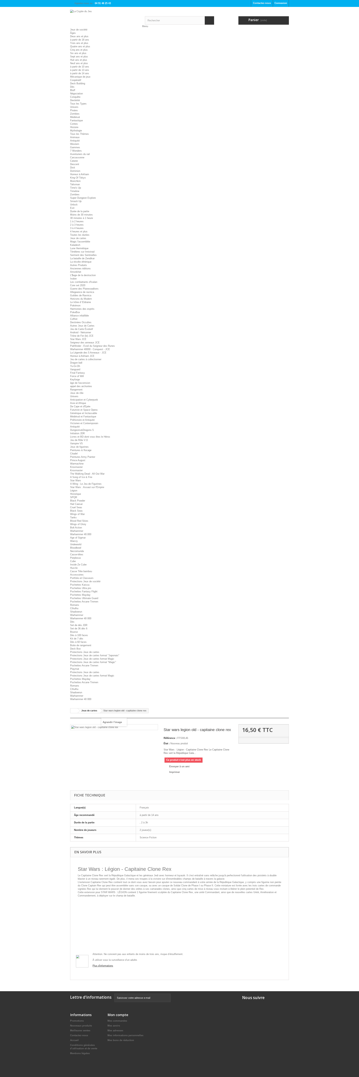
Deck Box (75, 648)
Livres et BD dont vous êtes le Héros (90, 436)
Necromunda (77, 551)
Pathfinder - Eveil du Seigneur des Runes (92, 345)
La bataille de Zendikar (82, 258)
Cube (73, 561)
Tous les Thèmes (79, 134)
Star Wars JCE (78, 339)
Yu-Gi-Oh (75, 366)
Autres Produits (78, 265)
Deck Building (77, 83)
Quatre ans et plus (80, 46)
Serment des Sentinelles (83, 255)
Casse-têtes (76, 554)
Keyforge (75, 379)
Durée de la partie (79, 211)
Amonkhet (75, 271)
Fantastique (76, 120)
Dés (72, 86)
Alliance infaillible (79, 315)
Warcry (74, 541)
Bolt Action (76, 527)
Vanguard (75, 369)
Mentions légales (80, 1053)
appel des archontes (81, 386)
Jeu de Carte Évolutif (81, 329)
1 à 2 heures (77, 221)
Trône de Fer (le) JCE (81, 335)
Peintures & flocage (80, 450)
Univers (74, 107)
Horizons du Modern (81, 298)
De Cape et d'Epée (80, 406)
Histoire (74, 127)
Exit (72, 208)
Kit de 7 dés (76, 638)
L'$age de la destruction (83, 275)
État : (167, 743)
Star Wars (75, 480)
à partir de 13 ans (79, 70)
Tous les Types (78, 103)
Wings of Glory (78, 524)
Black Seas (76, 510)
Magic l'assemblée (80, 241)
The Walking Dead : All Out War (87, 473)
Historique (75, 494)
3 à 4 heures (77, 228)
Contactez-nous (262, 3)
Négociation (76, 93)
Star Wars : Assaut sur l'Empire (87, 487)
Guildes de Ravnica (80, 295)
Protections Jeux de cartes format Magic (92, 658)
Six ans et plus (78, 53)
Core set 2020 (77, 285)
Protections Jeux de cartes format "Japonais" (94, 655)
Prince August (77, 460)
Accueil (74, 1040)
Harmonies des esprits (82, 308)
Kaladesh (75, 245)
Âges (73, 33)
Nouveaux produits (81, 1025)
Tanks (73, 517)
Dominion (75, 171)
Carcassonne (77, 157)
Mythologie (76, 130)
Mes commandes (117, 1020)
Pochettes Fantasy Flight (83, 591)
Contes (74, 123)
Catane (74, 160)
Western (74, 144)
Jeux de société (78, 29)
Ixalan (73, 278)
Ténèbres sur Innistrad (82, 251)
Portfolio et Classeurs (81, 578)
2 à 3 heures (77, 224)
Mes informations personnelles (125, 1035)
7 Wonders (76, 150)
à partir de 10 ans (79, 66)
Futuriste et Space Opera (83, 409)
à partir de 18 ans (79, 39)
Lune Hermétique (79, 248)
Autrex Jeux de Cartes (82, 325)
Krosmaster (76, 467)
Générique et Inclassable (83, 413)
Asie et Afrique (78, 403)
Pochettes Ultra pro (80, 588)
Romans (74, 605)
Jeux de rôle (76, 393)
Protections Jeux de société (85, 581)
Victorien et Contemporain (84, 423)
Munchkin (75, 181)
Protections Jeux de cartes (84, 652)
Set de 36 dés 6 (78, 628)
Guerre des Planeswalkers (84, 288)
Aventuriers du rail (80, 154)
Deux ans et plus (79, 36)
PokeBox (75, 312)
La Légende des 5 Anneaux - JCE (88, 352)
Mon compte (118, 1015)
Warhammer (76, 531)
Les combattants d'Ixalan (83, 282)
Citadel (74, 453)
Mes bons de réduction (121, 1040)
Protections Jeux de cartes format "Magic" (93, 662)
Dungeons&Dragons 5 (82, 430)
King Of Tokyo (78, 177)
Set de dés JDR (78, 625)
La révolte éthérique (80, 261)
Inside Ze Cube (78, 564)
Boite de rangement (80, 645)
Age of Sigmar (78, 537)
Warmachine (77, 463)
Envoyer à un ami (179, 766)
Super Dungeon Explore (83, 197)
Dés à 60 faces (78, 642)
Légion (73, 490)
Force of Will (77, 376)
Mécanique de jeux (80, 76)
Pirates (74, 110)
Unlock (74, 204)
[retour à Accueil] (74, 710)
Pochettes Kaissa (79, 584)
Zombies (74, 113)
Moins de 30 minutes (81, 214)
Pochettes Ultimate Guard (84, 598)
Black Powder (77, 500)
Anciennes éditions (80, 268)
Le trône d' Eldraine (80, 302)
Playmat (74, 668)
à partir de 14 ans (79, 73)
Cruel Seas (76, 507)
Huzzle (74, 568)
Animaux (75, 137)
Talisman (75, 184)
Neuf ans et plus (79, 63)
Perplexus (75, 557)
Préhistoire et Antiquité (82, 420)
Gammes (75, 147)
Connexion (280, 3)
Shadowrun (76, 611)
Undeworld (75, 544)
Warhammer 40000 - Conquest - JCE (90, 349)
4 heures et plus (79, 231)
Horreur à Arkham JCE (82, 356)
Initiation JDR (77, 433)
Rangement (76, 389)
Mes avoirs (114, 1025)
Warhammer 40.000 (80, 534)
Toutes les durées (79, 234)
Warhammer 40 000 (80, 618)
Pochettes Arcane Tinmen (84, 601)
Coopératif (75, 80)
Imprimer (174, 772)
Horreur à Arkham (79, 174)
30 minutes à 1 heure (81, 218)
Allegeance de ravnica (82, 292)
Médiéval (75, 117)
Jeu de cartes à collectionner (85, 359)
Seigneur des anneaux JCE (85, 342)
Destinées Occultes (80, 322)
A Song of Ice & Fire (81, 477)
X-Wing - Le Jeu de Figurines (86, 483)
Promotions (77, 1020)
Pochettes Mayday (80, 594)
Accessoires (77, 574)
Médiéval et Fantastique (83, 416)
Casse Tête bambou (81, 571)
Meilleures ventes (80, 1030)
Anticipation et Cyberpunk (84, 399)
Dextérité (75, 100)
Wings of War (77, 514)
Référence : (170, 738)
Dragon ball (76, 362)
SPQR (73, 497)
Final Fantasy (77, 372)
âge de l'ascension (80, 382)
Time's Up (75, 187)
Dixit (72, 167)
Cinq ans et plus (79, 49)
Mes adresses (115, 1030)
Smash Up (76, 201)
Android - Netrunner (80, 332)
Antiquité (75, 140)
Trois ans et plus (79, 43)
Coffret (73, 319)
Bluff (72, 90)
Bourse (74, 631)
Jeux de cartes (78, 238)
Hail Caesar (76, 504)
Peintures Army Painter (82, 457)
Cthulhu (74, 608)
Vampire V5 (76, 443)
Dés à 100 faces (79, 635)
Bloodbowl (75, 547)
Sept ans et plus (79, 56)
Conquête (75, 97)
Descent (74, 164)
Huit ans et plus (78, 60)
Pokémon (75, 305)
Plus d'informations (103, 965)
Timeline (74, 191)
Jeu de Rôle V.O (79, 440)
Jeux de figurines (79, 446)
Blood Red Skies (79, 520)
